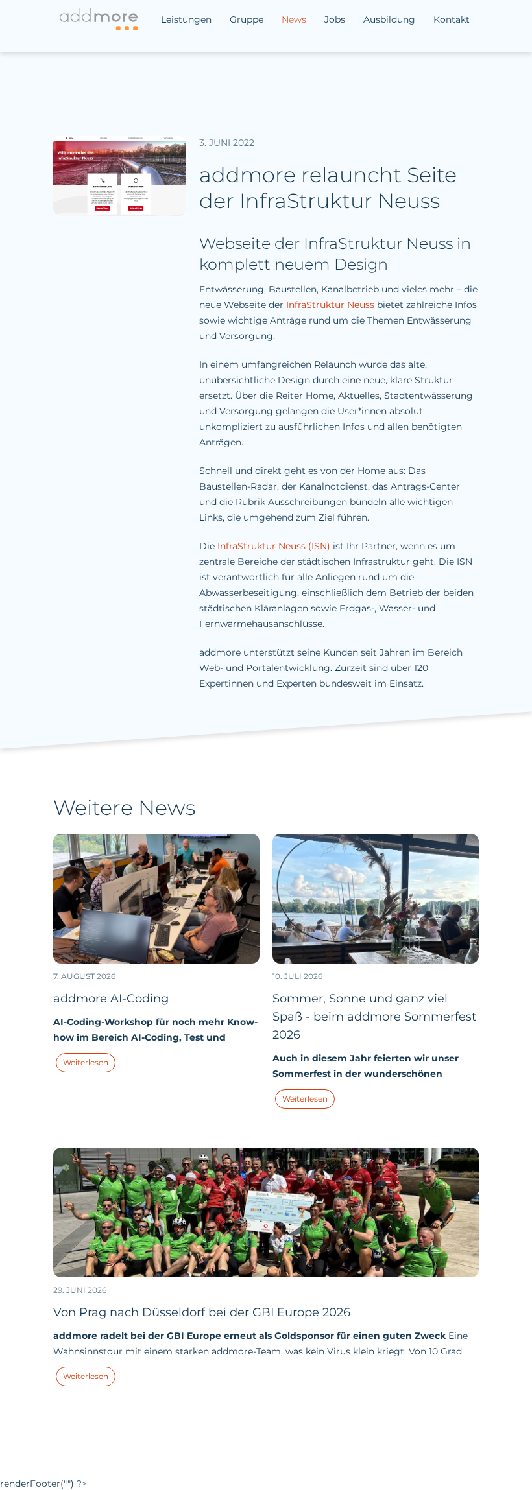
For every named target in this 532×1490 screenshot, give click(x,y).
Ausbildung (389, 19)
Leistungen (186, 19)
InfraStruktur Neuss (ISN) (273, 546)
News (294, 19)
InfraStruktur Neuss (330, 305)
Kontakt (451, 19)
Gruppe (246, 19)
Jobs (334, 19)
